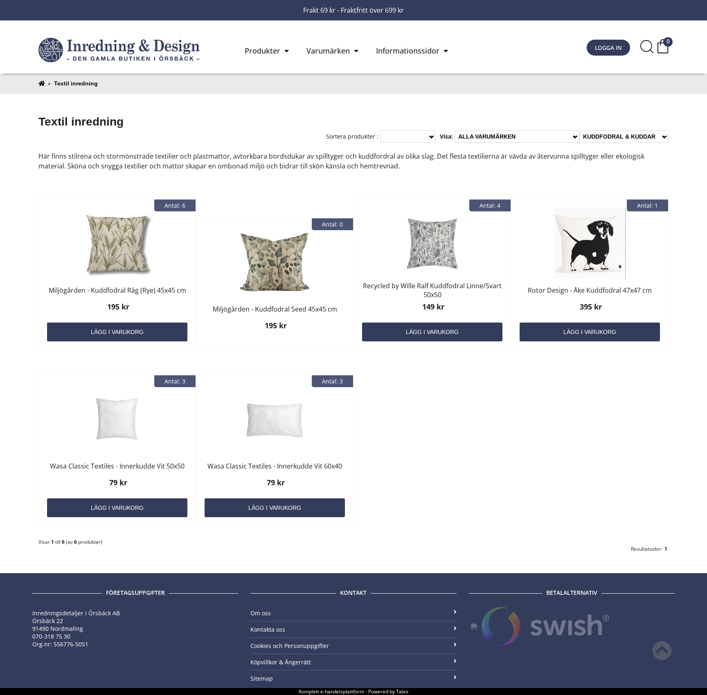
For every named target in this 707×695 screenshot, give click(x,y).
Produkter (262, 51)
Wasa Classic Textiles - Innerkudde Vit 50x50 (117, 466)
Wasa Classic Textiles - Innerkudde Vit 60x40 (274, 466)
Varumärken (328, 51)
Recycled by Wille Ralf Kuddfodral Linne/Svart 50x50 (432, 290)
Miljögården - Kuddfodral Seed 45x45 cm (275, 309)
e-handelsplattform (342, 691)
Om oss (260, 613)
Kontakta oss (267, 629)
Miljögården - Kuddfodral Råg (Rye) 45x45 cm (117, 290)
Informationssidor (407, 51)
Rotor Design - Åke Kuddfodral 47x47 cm (590, 290)
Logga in (608, 48)
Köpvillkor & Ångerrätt (280, 662)
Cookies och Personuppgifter (289, 646)
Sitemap (261, 678)
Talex (402, 691)
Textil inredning (76, 83)
